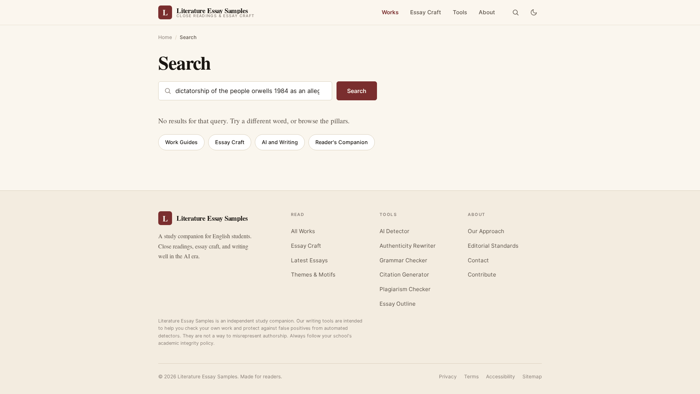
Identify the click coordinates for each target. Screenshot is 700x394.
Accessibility (500, 376)
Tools (460, 12)
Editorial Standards (493, 245)
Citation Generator (404, 274)
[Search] (516, 12)
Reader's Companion (341, 142)
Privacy (448, 376)
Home (165, 37)
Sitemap (532, 376)
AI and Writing (280, 142)
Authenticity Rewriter (408, 245)
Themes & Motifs (313, 274)
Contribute (482, 274)
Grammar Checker (403, 260)
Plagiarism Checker (405, 289)
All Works (303, 231)
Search (356, 90)
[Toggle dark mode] (534, 12)
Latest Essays (309, 260)
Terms (471, 376)
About (487, 12)
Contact (478, 260)
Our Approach (486, 231)
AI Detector (394, 231)
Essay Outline (398, 303)
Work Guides (181, 142)
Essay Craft (425, 12)
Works (390, 12)
